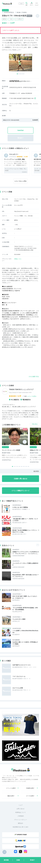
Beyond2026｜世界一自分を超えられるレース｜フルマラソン (25, 575)
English (21, 3)
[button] (17, 73)
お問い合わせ (20, 808)
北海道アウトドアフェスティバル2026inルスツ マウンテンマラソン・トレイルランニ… (25, 552)
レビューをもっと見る (20, 181)
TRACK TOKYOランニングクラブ (21, 389)
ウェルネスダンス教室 (18, 619)
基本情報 (6, 860)
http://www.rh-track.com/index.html (20, 392)
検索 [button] (26, 5)
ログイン (31, 5)
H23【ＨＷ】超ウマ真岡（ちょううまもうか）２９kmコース (24, 597)
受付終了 (32, 860)
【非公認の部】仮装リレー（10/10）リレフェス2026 (25, 519)
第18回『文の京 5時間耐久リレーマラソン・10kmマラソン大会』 (25, 531)
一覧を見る (34, 424)
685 (30, 396)
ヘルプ (20, 805)
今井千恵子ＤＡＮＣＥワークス (21, 665)
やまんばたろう (13, 154)
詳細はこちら (17, 259)
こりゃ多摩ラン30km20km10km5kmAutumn (25, 631)
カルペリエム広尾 (17, 688)
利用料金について (20, 812)
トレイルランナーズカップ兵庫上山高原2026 (25, 564)
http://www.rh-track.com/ (21, 211)
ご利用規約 (20, 816)
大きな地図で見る (34, 376)
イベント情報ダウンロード (20, 491)
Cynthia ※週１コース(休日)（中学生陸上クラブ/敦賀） (25, 643)
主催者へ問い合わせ (20, 479)
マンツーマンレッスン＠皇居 (11, 450)
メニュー (36, 5)
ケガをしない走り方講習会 (20, 507)
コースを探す (30, 796)
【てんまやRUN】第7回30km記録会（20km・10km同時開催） (25, 608)
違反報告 (36, 471)
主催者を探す (30, 788)
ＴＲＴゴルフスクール (18, 676)
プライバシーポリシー (20, 819)
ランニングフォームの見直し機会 (14, 159)
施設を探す (10, 796)
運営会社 (20, 823)
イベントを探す (11, 788)
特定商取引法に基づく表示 (20, 827)
